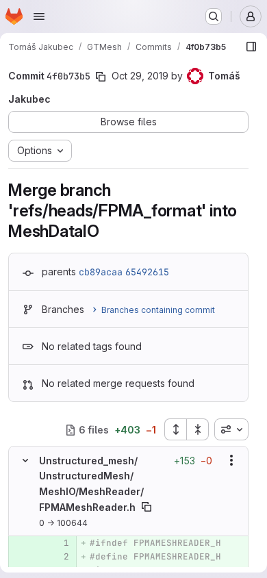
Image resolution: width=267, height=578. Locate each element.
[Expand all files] (175, 429)
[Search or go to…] (213, 16)
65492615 (147, 272)
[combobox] (231, 429)
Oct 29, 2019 (140, 75)
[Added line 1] (57, 543)
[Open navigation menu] (39, 16)
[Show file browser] (251, 47)
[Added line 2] (57, 557)
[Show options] (231, 460)
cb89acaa (101, 272)
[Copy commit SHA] (100, 76)
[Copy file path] (146, 507)
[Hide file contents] (25, 460)
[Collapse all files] (198, 429)
